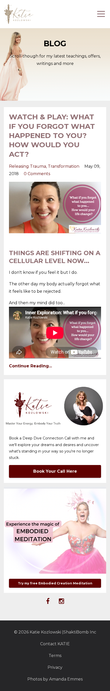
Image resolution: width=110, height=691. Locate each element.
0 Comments (37, 173)
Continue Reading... (30, 366)
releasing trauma (27, 166)
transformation (63, 166)
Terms (55, 655)
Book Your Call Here (55, 471)
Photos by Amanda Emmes (55, 679)
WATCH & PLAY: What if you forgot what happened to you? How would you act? (52, 135)
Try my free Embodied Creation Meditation (55, 583)
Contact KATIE (55, 643)
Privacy (55, 667)
